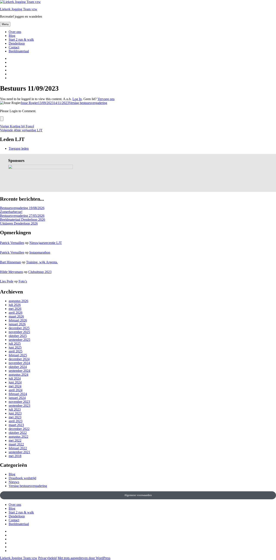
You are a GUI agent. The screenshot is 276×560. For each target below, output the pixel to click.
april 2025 (15, 351)
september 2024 (19, 370)
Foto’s (23, 281)
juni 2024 (15, 382)
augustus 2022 (18, 436)
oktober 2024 (18, 367)
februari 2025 (18, 355)
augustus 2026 (18, 301)
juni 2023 (15, 413)
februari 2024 (18, 394)
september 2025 (19, 339)
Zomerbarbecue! (11, 212)
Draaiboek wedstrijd (22, 478)
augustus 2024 (18, 374)
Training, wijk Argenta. (42, 262)
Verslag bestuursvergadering (88, 103)
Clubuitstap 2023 (40, 272)
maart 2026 (16, 316)
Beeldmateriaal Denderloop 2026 (22, 219)
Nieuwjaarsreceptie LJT (45, 243)
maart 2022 (16, 444)
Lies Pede (6, 281)
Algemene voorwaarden (138, 495)
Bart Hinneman (10, 262)
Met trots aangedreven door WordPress (84, 558)
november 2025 (19, 332)
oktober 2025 (18, 336)
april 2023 (15, 421)
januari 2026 (17, 324)
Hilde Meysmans (11, 272)
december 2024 (19, 359)
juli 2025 (15, 343)
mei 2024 (15, 386)
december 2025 (19, 328)
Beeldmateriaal (19, 51)
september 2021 (19, 452)
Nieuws (14, 482)
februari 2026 (18, 320)
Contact (14, 47)
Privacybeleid (47, 558)
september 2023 (19, 405)
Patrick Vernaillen (12, 243)
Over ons (15, 32)
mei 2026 (15, 308)
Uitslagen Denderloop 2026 (19, 223)
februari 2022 (18, 448)
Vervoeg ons (105, 99)
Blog (12, 35)
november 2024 (19, 363)
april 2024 (15, 390)
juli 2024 (15, 378)
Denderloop (17, 43)
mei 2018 (15, 456)
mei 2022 (15, 440)
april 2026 (15, 312)
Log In (77, 99)
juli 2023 (15, 409)
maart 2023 (16, 425)
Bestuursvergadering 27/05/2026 (22, 215)
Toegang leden (19, 148)
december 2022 (19, 429)
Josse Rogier (29, 103)
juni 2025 (15, 347)
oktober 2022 (18, 432)
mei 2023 (15, 417)
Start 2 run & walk (21, 39)
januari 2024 (17, 398)
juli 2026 (15, 305)
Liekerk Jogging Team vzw (18, 9)
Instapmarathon (39, 252)
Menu (5, 24)
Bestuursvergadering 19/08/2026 (22, 208)
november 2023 (19, 401)
